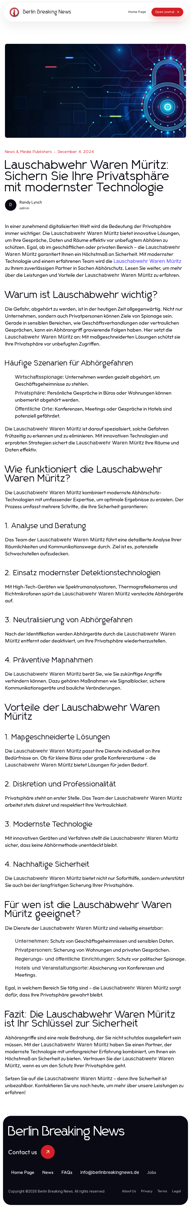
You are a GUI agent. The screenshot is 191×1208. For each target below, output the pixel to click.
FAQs (66, 1172)
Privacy (146, 1191)
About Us (129, 1191)
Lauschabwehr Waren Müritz (147, 261)
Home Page (22, 1172)
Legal (176, 1191)
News (47, 1172)
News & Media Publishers (28, 152)
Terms (162, 1191)
